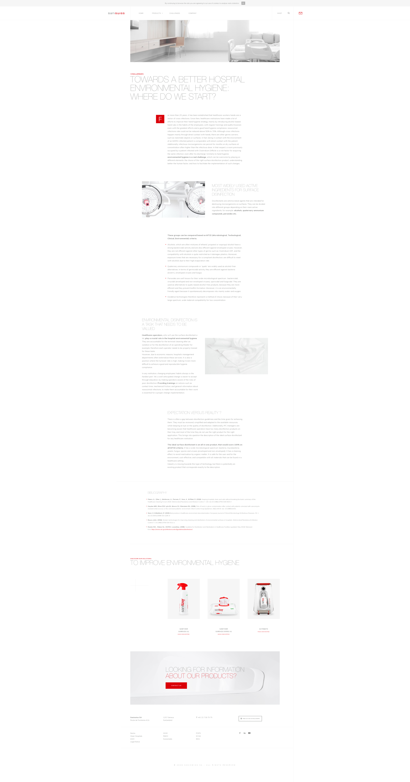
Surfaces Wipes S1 (224, 630)
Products (156, 13)
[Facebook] (240, 733)
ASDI (132, 739)
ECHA (198, 736)
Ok (243, 3)
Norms (132, 733)
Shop (279, 13)
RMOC (165, 736)
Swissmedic (167, 739)
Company (193, 13)
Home (141, 13)
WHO (165, 733)
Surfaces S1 (183, 630)
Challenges (174, 13)
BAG (198, 739)
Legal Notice (135, 742)
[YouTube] (249, 733)
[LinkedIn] (244, 733)
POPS (198, 733)
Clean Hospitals (136, 736)
